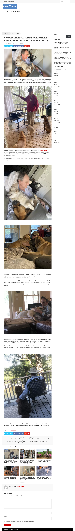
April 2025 (56, 100)
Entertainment (56, 135)
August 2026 (56, 73)
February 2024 (57, 122)
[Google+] (25, 46)
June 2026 (56, 75)
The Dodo (13, 430)
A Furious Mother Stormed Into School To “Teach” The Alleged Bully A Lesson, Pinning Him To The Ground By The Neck (62, 42)
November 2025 (57, 86)
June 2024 (56, 113)
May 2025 (56, 98)
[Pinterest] (28, 46)
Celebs (55, 131)
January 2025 (56, 102)
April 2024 (56, 118)
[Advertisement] (37, 22)
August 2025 (56, 91)
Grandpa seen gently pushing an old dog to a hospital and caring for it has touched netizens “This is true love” (27, 462)
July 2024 (56, 111)
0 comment (21, 43)
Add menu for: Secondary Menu (12, 11)
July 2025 (56, 93)
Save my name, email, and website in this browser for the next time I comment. (19, 521)
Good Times (8, 529)
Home (13, 33)
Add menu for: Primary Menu (9, 1)
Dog (55, 133)
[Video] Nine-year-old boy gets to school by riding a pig (44, 461)
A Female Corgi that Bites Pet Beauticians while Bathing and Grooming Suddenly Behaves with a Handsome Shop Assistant (27, 480)
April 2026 (56, 77)
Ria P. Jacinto (8, 43)
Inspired (55, 138)
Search (55, 34)
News (55, 140)
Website (5, 516)
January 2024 (56, 125)
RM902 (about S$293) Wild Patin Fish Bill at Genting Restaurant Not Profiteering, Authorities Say (62, 47)
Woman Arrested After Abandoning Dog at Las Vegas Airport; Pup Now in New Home (11, 462)
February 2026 (57, 82)
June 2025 (56, 95)
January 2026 (56, 84)
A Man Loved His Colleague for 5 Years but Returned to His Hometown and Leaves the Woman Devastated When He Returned (39, 440)
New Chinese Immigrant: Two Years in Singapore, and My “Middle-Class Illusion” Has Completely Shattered (62, 59)
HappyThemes (16, 529)
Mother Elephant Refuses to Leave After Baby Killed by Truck (10, 478)
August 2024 (56, 109)
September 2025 (57, 89)
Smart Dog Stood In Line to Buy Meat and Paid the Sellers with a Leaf (44, 478)
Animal (17, 33)
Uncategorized (57, 142)
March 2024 (56, 120)
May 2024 (56, 116)
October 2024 (56, 107)
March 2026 (56, 80)
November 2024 (57, 104)
